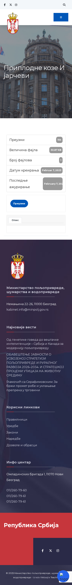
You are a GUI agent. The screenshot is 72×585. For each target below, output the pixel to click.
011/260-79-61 (16, 496)
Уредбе (12, 426)
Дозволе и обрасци (21, 445)
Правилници (16, 419)
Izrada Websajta (41, 577)
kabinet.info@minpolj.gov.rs (27, 309)
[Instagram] (15, 4)
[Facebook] (4, 4)
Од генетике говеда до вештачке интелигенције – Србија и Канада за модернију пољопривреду (34, 344)
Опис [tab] (15, 220)
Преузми (19, 203)
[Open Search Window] (63, 4)
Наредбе (13, 439)
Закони (12, 432)
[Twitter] (10, 4)
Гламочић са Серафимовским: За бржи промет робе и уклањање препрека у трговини (31, 386)
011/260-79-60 (16, 490)
